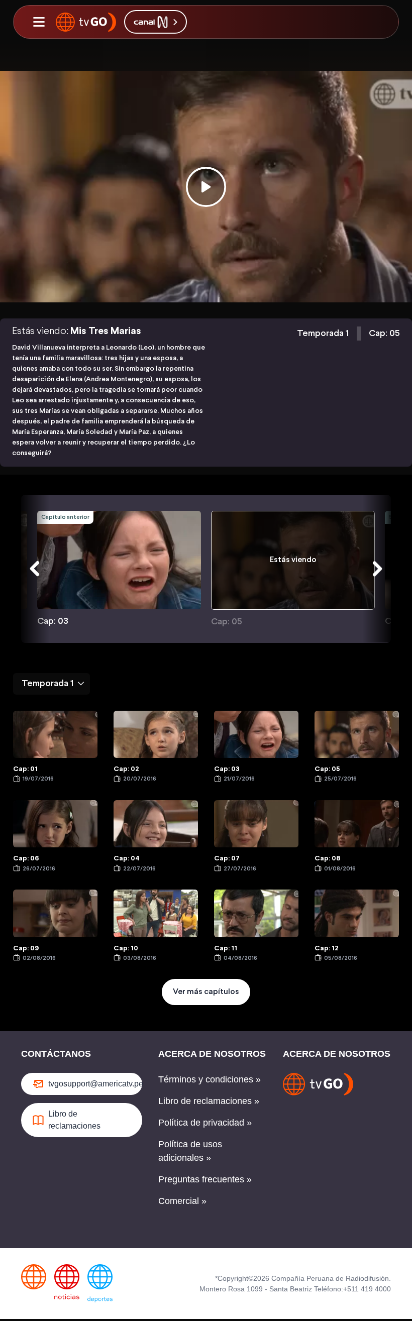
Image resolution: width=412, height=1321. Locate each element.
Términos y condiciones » (209, 1079)
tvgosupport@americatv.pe (95, 1083)
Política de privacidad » (205, 1123)
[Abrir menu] (39, 22)
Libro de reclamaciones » (208, 1101)
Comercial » (182, 1201)
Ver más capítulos (206, 992)
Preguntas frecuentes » (205, 1179)
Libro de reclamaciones (74, 1120)
